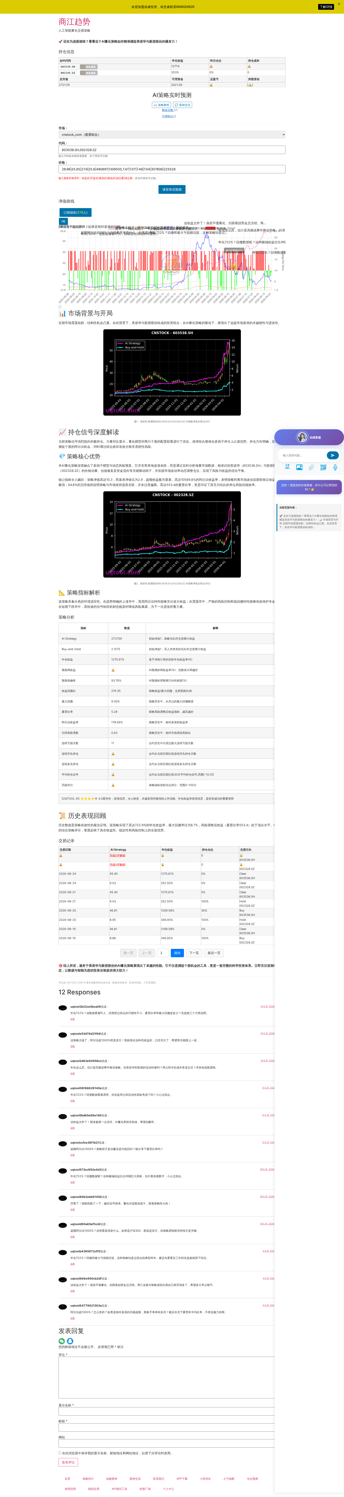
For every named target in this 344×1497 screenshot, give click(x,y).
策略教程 (161, 105)
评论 (63, 1354)
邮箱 (63, 1421)
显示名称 (66, 1405)
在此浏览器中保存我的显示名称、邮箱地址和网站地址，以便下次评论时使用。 (118, 1453)
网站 (62, 1437)
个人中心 (168, 1488)
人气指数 (229, 1478)
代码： (63, 143)
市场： (63, 128)
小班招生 (205, 1478)
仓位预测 (252, 1478)
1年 (63, 221)
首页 (67, 1478)
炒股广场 (145, 1488)
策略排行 (88, 1478)
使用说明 (70, 1488)
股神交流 (182, 105)
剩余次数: (168, 110)
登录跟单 (89, 66)
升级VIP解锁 (117, 855)
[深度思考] (287, 467)
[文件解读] (311, 467)
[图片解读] (299, 467)
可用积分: (168, 116)
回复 (72, 1019)
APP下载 (182, 1478)
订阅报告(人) (76, 212)
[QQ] (70, 1341)
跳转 (177, 953)
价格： (63, 162)
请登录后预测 (172, 189)
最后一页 (214, 953)
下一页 (194, 953)
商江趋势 (74, 21)
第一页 (128, 953)
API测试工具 (119, 1488)
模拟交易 (93, 1488)
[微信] (62, 1341)
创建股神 (111, 1478)
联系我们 (158, 1478)
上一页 (146, 953)
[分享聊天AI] (323, 467)
